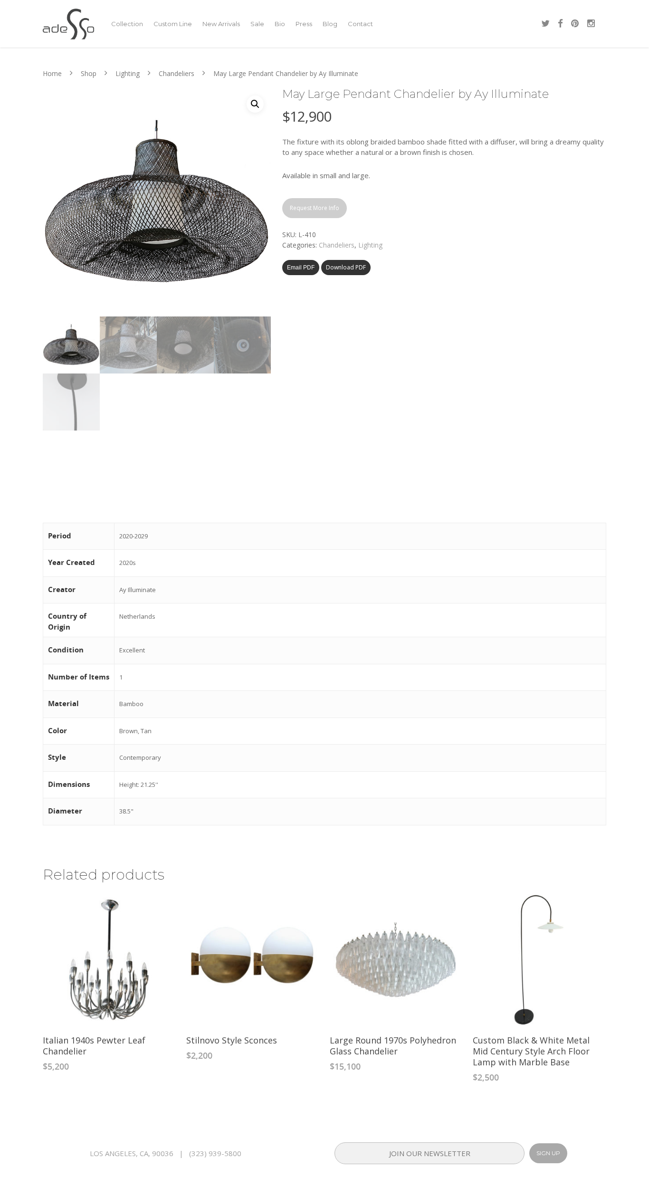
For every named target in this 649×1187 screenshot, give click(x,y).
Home (52, 73)
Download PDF (346, 267)
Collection (127, 24)
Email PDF (301, 267)
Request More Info (314, 208)
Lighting (127, 73)
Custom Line (172, 24)
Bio (280, 24)
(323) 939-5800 (215, 1153)
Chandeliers (176, 73)
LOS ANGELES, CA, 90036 (131, 1153)
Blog (330, 24)
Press (304, 24)
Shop (88, 73)
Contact (360, 24)
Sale (257, 24)
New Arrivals (221, 24)
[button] (255, 104)
